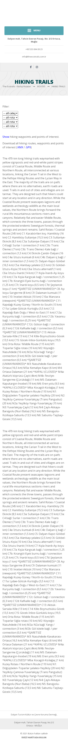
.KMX (20, 147)
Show (5, 137)
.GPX (28, 147)
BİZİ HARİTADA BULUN (34, 737)
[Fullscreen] (4, 132)
